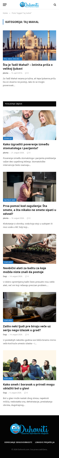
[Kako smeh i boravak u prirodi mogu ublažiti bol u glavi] (29, 365)
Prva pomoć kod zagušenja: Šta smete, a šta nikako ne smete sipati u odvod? (29, 210)
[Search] (54, 4)
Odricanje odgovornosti (18, 442)
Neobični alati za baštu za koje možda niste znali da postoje (24, 270)
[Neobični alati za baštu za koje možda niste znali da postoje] (29, 249)
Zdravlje (8, 138)
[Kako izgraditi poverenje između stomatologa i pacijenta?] (29, 125)
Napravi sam (9, 200)
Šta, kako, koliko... (12, 59)
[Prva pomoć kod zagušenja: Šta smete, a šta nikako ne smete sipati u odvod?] (29, 187)
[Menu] (5, 4)
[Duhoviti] (29, 4)
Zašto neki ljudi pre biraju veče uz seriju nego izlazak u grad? (27, 328)
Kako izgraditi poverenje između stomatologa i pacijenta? (26, 146)
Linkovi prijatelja (45, 442)
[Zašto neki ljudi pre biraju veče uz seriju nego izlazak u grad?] (29, 307)
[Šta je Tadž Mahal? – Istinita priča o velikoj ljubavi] (29, 45)
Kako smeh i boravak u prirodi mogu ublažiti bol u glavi (29, 386)
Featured (8, 262)
